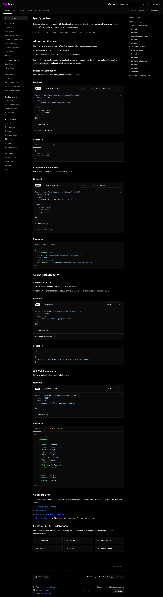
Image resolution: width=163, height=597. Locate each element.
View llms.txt (48, 593)
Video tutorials (49, 587)
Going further (134, 72)
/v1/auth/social (49, 305)
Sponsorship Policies (12, 105)
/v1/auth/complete (50, 185)
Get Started (11, 18)
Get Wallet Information (139, 61)
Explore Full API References (139, 75)
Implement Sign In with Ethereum (50, 514)
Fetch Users (9, 31)
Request (134, 29)
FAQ (6, 169)
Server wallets (42, 511)
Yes (108, 577)
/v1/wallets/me (48, 389)
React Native (12, 135)
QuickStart (9, 27)
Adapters (8, 55)
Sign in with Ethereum (12, 47)
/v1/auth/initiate (50, 88)
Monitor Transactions (13, 86)
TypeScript (11, 127)
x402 (15, 11)
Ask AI (155, 4)
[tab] (36, 32)
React (9, 131)
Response (134, 32)
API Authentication (136, 22)
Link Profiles (9, 51)
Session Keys (10, 113)
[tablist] (78, 32)
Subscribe (118, 591)
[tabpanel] (78, 264)
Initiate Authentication (139, 25)
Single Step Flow (137, 50)
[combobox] (86, 88)
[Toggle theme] (114, 4)
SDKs (132, 11)
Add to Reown (10, 68)
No (118, 577)
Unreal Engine (12, 147)
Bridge (22, 11)
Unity (9, 143)
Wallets (7, 11)
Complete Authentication (140, 36)
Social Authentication (137, 47)
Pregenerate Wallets (12, 35)
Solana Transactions (12, 90)
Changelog (154, 11)
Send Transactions (12, 82)
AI (35, 11)
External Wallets (11, 43)
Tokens (29, 11)
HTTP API (10, 123)
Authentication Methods (46, 507)
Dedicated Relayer (11, 109)
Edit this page (43, 577)
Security (8, 165)
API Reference (44, 11)
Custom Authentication (13, 39)
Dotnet (10, 139)
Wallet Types (9, 161)
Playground (11, 157)
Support (142, 11)
